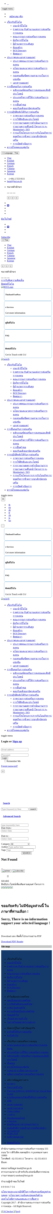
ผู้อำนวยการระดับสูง (23, 44)
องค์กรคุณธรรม (15, 1137)
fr (9, 512)
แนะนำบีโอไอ (20, 25)
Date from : (6, 828)
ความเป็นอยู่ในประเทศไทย (20, 1011)
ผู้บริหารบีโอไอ (20, 40)
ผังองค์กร (18, 47)
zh (10, 515)
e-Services (12, 1121)
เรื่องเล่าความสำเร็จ (17, 1018)
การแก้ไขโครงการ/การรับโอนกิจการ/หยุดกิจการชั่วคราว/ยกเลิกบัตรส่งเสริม (32, 136)
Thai (9, 158)
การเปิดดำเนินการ (22, 143)
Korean (10, 174)
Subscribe (5, 237)
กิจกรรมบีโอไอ (15, 1087)
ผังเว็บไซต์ (6, 219)
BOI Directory (19, 50)
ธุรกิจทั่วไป (12, 1035)
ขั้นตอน (11, 1063)
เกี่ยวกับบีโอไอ (14, 22)
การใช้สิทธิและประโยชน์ (26, 119)
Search (6, 803)
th (9, 505)
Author (4, 847)
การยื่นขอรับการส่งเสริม (19, 86)
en (10, 507)
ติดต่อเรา (17, 54)
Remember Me (14, 761)
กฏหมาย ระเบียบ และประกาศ (22, 1070)
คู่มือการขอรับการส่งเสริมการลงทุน (25, 1074)
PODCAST (12, 1133)
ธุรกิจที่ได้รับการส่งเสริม (19, 1032)
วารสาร (11, 1114)
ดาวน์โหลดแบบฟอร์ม (18, 147)
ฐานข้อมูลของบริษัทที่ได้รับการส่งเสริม (27, 1097)
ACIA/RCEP (13, 1131)
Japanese (11, 171)
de (10, 510)
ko (10, 520)
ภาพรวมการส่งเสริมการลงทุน (28, 115)
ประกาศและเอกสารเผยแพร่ (21, 57)
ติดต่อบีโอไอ (13, 1143)
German (11, 163)
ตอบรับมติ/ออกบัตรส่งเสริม (26, 108)
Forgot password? (9, 766)
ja (9, 518)
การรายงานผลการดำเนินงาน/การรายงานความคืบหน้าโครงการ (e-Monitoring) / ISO (30, 126)
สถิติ (9, 1101)
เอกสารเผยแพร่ (21, 83)
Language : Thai (11, 153)
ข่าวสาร (11, 1083)
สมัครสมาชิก (16, 16)
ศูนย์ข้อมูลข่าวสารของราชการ (23, 1124)
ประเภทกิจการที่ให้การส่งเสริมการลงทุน (27, 1052)
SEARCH (26, 853)
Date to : (5, 836)
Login (4, 758)
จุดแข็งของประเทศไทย (18, 1000)
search (33, 809)
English (10, 160)
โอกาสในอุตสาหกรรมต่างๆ (21, 1022)
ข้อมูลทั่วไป (13, 1015)
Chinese (11, 168)
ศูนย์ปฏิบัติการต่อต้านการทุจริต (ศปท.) (26, 1128)
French (10, 166)
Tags (3, 850)
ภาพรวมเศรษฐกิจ (16, 1007)
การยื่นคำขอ (19, 104)
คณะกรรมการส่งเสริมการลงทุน (29, 36)
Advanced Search (12, 816)
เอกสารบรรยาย (15, 1108)
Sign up (17, 741)
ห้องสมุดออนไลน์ (16, 1118)
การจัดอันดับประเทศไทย (19, 1004)
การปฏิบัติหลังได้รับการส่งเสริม (23, 112)
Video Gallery (13, 1111)
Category (5, 844)
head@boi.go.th (14, 181)
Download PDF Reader (12, 941)
